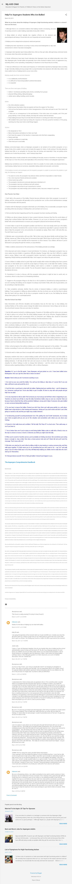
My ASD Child (12, 4)
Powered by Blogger (36, 873)
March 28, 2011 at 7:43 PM (19, 659)
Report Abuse (36, 880)
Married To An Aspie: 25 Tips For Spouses (20, 808)
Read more (63, 823)
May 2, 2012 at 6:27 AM (18, 745)
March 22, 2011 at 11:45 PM (20, 641)
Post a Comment (12, 795)
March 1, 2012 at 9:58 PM (19, 674)
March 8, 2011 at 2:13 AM (19, 627)
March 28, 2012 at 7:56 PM (19, 717)
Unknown (14, 622)
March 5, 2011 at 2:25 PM (19, 617)
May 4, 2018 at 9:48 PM (18, 791)
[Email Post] (6, 605)
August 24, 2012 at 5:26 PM (19, 766)
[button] (66, 15)
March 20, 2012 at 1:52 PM (19, 702)
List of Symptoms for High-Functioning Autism (22, 849)
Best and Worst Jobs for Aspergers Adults (20, 829)
